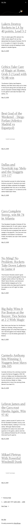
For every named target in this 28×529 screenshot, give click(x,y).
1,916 (23, 502)
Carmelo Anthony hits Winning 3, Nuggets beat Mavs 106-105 (13, 361)
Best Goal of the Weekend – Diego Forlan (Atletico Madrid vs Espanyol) (12, 121)
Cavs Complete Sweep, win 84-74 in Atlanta (12, 214)
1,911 (8, 502)
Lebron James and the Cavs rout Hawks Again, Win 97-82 (13, 409)
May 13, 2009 (5, 51)
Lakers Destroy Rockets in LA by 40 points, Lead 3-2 (13, 27)
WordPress (17, 523)
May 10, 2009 (5, 388)
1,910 (5, 502)
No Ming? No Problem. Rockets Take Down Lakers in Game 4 (13, 263)
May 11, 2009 (5, 293)
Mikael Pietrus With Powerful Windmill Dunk (11, 458)
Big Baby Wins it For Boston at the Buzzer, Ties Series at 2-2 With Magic (13, 314)
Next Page (5, 506)
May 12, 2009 (5, 148)
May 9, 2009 (4, 482)
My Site (3, 2)
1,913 (15, 502)
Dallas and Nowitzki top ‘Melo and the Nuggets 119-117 (13, 170)
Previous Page (6, 497)
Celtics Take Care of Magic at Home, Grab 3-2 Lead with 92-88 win (14, 72)
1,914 (18, 502)
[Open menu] (26, 2)
